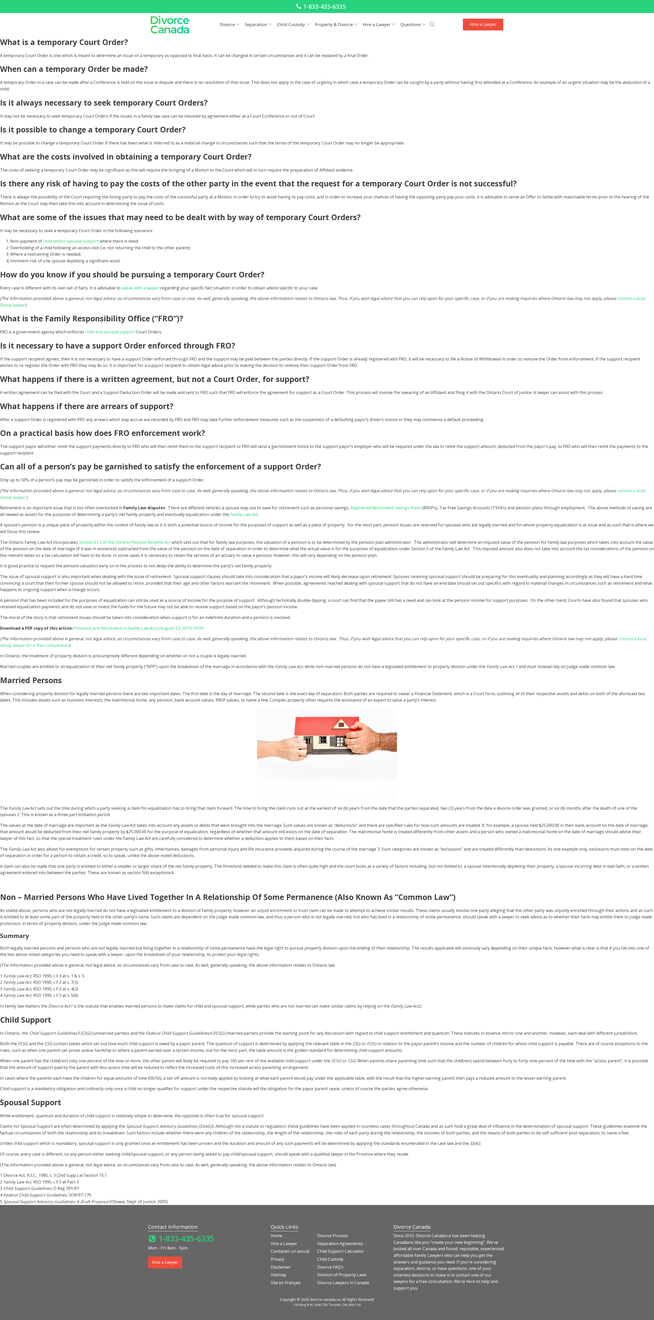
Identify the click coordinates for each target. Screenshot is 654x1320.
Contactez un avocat (290, 1251)
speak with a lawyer (140, 288)
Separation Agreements (340, 1243)
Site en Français (286, 1282)
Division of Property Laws (342, 1275)
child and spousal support (110, 332)
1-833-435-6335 (324, 6)
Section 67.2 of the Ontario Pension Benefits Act (124, 542)
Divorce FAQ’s (330, 1267)
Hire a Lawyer (483, 24)
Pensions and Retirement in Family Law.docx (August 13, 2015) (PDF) (139, 628)
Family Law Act (244, 514)
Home (276, 1235)
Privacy (277, 1259)
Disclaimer (281, 1267)
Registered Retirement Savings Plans (386, 508)
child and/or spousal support (71, 241)
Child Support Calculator (340, 1251)
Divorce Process (332, 1235)
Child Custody (330, 1259)
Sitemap (278, 1275)
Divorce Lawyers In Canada (343, 1282)
